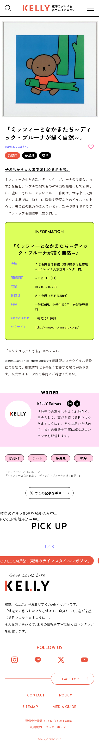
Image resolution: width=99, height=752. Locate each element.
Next (78, 541)
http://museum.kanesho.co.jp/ (57, 327)
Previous (21, 541)
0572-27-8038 (46, 318)
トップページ (13, 472)
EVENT (31, 472)
